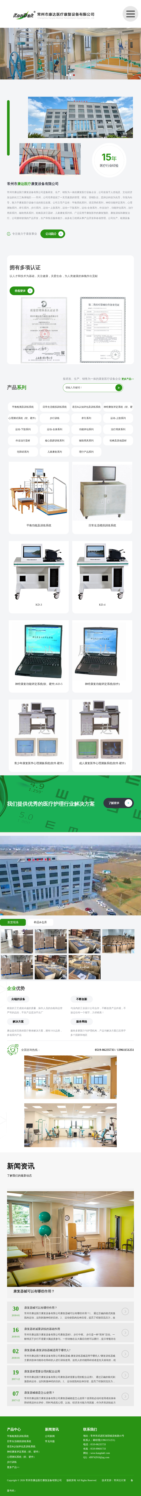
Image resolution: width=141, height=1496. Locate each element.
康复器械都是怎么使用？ (39, 1392)
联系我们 (90, 1429)
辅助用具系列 (86, 440)
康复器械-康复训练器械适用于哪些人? (47, 1350)
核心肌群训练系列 (54, 440)
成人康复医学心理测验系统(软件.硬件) (102, 763)
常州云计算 (120, 1480)
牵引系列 (86, 418)
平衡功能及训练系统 (38, 525)
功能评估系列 (86, 429)
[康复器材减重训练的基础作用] (125, 1331)
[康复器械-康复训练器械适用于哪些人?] (125, 1352)
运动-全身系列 (54, 429)
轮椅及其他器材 (118, 440)
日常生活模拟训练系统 (55, 407)
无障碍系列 (23, 452)
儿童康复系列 (54, 452)
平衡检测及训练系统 (23, 407)
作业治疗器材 (23, 440)
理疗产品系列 (86, 452)
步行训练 (54, 418)
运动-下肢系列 (23, 429)
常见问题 (50, 1441)
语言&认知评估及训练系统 (86, 407)
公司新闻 (50, 1436)
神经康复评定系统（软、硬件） (118, 409)
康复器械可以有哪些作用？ (34, 1291)
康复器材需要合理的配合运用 (42, 1371)
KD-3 (39, 604)
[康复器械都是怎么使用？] (125, 1395)
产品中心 (14, 1429)
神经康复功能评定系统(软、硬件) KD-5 (38, 683)
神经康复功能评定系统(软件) (102, 683)
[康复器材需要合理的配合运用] (125, 1374)
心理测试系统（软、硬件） (22, 418)
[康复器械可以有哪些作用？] (70, 1193)
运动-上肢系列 (118, 418)
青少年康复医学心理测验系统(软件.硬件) (38, 763)
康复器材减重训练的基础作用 (42, 1328)
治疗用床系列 (118, 429)
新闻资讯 (52, 1429)
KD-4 (102, 604)
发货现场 (12, 922)
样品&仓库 (40, 922)
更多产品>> (128, 379)
